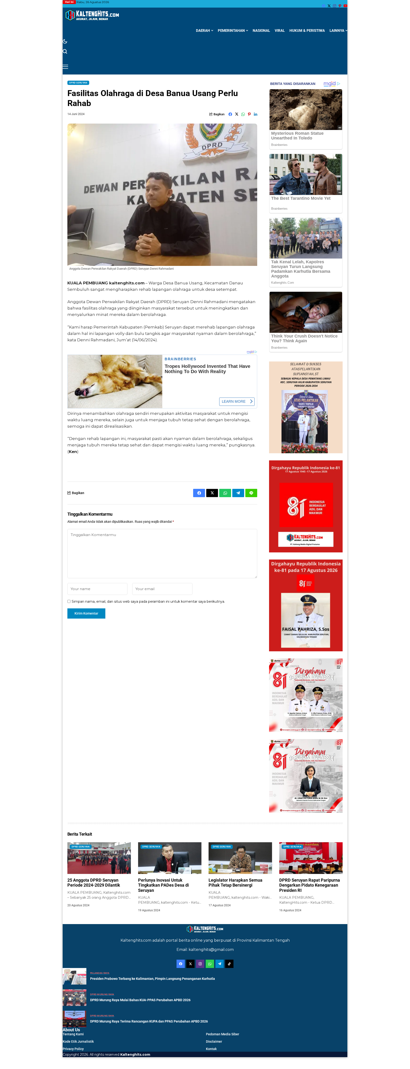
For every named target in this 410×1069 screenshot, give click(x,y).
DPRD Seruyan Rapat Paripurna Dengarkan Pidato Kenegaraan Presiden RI (309, 885)
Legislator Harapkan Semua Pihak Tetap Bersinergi (235, 883)
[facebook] (323, 6)
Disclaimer (214, 1041)
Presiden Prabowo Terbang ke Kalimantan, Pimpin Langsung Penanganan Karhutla (152, 979)
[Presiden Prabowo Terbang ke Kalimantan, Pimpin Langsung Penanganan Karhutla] (74, 976)
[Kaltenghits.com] (92, 15)
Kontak (211, 1049)
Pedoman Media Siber (222, 1034)
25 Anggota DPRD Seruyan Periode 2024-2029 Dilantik (93, 883)
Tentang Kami (73, 1034)
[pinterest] (340, 6)
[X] (329, 6)
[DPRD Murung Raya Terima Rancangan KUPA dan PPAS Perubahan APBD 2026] (74, 1019)
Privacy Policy (73, 1049)
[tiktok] (229, 964)
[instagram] (334, 6)
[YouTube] (345, 6)
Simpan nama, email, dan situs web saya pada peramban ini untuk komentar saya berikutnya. (148, 602)
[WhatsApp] (210, 964)
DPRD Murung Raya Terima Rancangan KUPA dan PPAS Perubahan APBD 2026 (149, 1021)
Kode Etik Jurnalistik (78, 1041)
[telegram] (219, 964)
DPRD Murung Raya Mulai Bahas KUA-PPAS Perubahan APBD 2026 (140, 1000)
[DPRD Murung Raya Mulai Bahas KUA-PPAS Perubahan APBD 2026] (74, 997)
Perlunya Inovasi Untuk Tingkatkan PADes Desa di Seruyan (163, 885)
